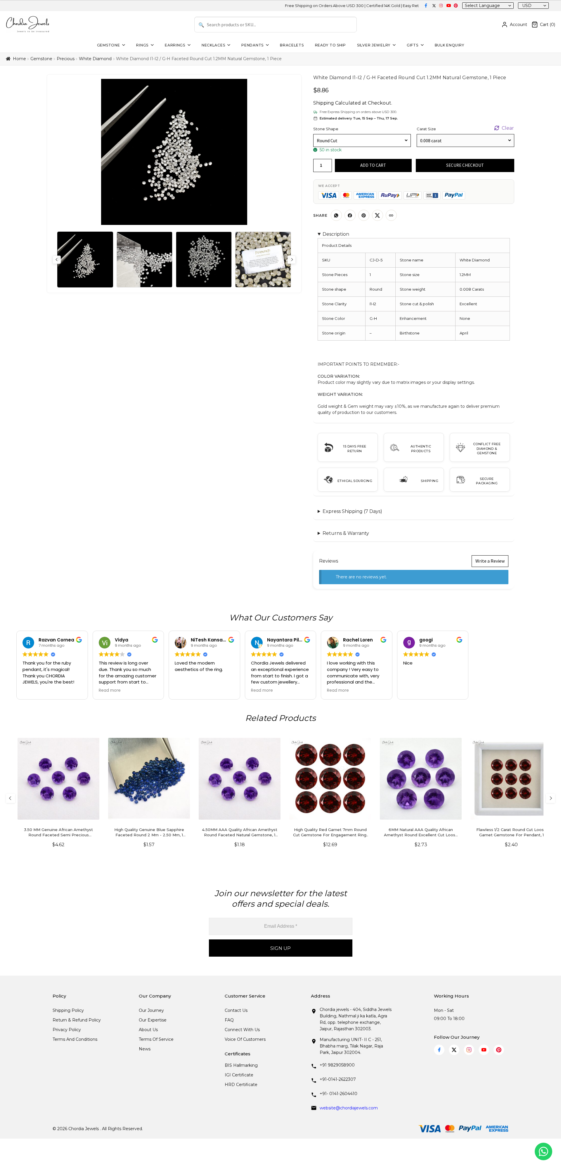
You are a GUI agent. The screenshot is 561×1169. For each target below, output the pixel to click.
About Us (148, 1029)
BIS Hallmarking (241, 1065)
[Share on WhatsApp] (336, 215)
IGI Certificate (239, 1075)
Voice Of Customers (245, 1039)
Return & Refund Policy (77, 1020)
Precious (66, 58)
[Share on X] (377, 215)
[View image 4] (263, 259)
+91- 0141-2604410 (338, 1093)
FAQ (229, 1020)
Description (336, 234)
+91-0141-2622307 (338, 1079)
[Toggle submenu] (123, 45)
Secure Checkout (465, 165)
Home (19, 58)
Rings (142, 45)
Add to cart (373, 165)
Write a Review (490, 561)
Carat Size (426, 128)
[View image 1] (85, 259)
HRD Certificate (241, 1084)
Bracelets (292, 45)
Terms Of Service (156, 1039)
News (144, 1049)
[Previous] (10, 798)
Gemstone (108, 45)
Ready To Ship (330, 45)
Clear (508, 128)
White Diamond (95, 58)
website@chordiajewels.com (349, 1108)
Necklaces (213, 45)
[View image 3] (204, 259)
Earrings (175, 45)
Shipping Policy (68, 1010)
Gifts (412, 45)
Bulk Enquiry (449, 45)
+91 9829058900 (337, 1065)
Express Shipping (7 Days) (352, 511)
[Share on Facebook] (350, 215)
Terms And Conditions (75, 1039)
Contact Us (236, 1010)
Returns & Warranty (346, 533)
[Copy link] (391, 215)
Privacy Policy (67, 1029)
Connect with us (242, 1029)
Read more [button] (110, 690)
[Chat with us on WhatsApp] (543, 1151)
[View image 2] (144, 259)
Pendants (252, 45)
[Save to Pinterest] (363, 215)
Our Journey (151, 1010)
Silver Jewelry (373, 45)
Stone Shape (325, 128)
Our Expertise (153, 1020)
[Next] (550, 798)
